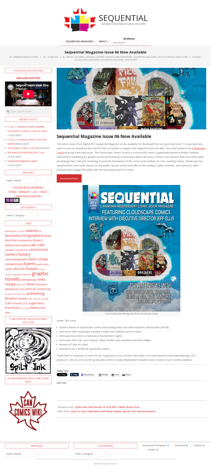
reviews (23, 298)
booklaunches (25, 240)
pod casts (19, 289)
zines (7, 312)
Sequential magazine (144, 56)
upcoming (25, 308)
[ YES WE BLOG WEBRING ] (28, 187)
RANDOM (24, 191)
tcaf (8, 303)
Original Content (95, 56)
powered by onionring (28, 195)
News (31, 284)
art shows (21, 231)
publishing (36, 293)
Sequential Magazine (111, 59)
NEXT (43, 191)
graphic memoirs (23, 274)
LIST (35, 191)
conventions (14, 264)
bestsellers (13, 235)
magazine (94, 59)
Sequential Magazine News (22, 161)
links (41, 279)
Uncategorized (165, 56)
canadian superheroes (16, 250)
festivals (19, 269)
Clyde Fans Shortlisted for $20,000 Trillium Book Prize (107, 407)
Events (30, 263)
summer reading (40, 299)
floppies (32, 268)
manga (10, 284)
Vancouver (181, 56)
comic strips (37, 259)
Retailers (11, 298)
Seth (30, 299)
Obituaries (41, 284)
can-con (37, 244)
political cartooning (37, 289)
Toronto (16, 303)
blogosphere (33, 235)
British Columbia (75, 56)
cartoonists (38, 249)
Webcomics (38, 308)
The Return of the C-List (21, 148)
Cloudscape (81, 59)
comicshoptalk (16, 259)
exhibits (9, 268)
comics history (17, 254)
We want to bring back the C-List (26, 152)
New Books (21, 284)
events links (42, 264)
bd (39, 231)
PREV (13, 191)
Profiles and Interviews (119, 56)
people (9, 289)
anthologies (10, 231)
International (28, 280)
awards (32, 230)
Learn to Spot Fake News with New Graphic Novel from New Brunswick (112, 411)
